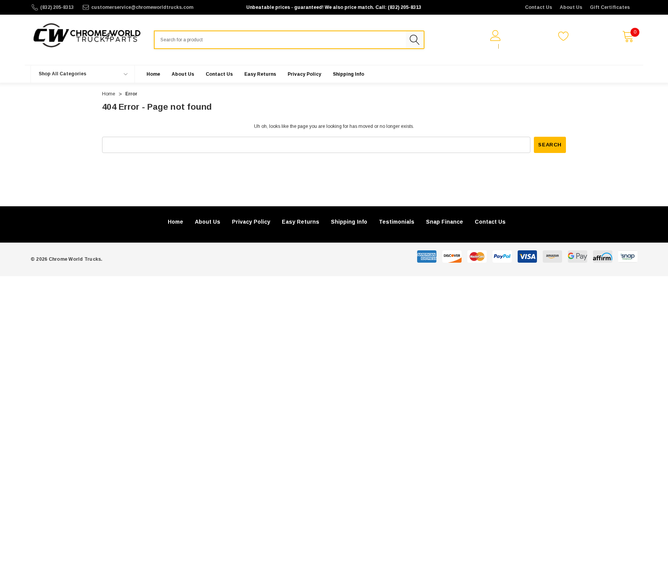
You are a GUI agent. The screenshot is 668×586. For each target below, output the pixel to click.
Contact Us (538, 7)
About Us (571, 7)
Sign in (486, 46)
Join (508, 46)
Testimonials (396, 222)
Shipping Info (349, 222)
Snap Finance (444, 222)
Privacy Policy (251, 222)
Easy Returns (300, 222)
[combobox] (280, 40)
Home (175, 222)
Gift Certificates (610, 7)
